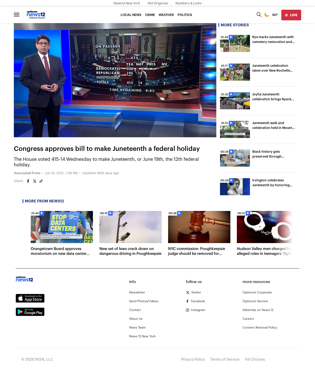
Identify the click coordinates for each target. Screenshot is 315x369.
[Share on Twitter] (34, 181)
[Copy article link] (41, 181)
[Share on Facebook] (28, 181)
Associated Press (27, 173)
